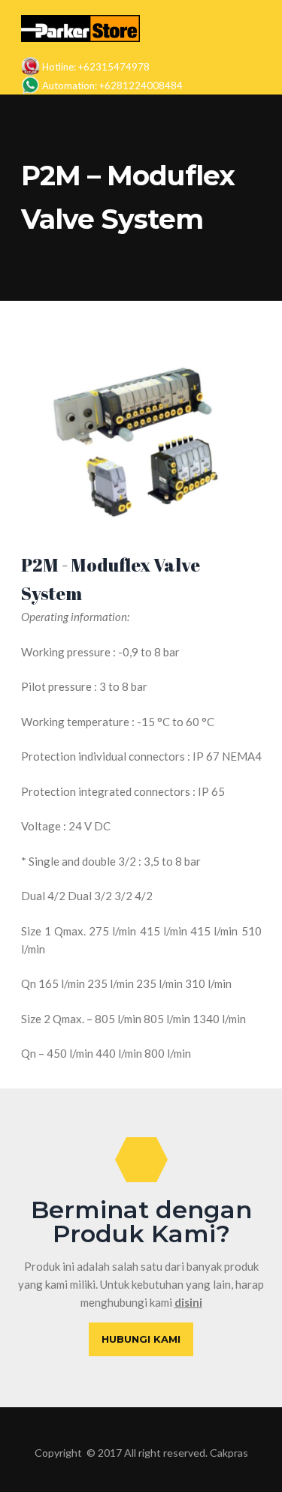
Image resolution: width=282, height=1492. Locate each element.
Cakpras (229, 1452)
